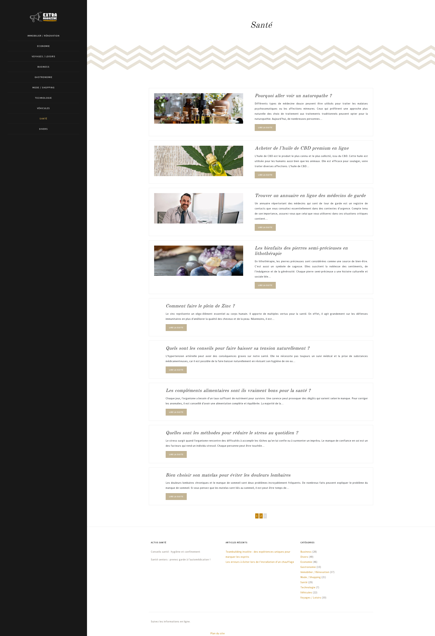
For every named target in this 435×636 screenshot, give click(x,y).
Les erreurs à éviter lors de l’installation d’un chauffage (260, 561)
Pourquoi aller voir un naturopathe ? (293, 96)
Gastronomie (44, 77)
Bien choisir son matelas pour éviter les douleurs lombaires (228, 475)
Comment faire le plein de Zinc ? (200, 306)
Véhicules (43, 108)
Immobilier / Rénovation (44, 35)
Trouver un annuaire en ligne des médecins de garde (310, 195)
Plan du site (217, 633)
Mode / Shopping (43, 87)
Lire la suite (265, 127)
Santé (43, 118)
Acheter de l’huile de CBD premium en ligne (302, 148)
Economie (43, 46)
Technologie (43, 97)
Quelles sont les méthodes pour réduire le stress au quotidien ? (232, 433)
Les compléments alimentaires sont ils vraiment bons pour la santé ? (238, 390)
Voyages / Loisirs (43, 56)
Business (43, 66)
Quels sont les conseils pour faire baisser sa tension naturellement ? (237, 348)
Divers (43, 128)
